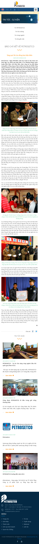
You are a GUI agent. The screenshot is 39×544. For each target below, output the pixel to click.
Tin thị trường (19, 31)
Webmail (26, 524)
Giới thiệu (6, 521)
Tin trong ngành (19, 35)
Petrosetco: (6, 437)
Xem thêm (8, 375)
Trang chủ (6, 519)
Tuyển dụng (27, 521)
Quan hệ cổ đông (8, 529)
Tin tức (26, 519)
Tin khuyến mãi (19, 39)
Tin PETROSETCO (19, 28)
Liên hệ (26, 527)
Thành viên (6, 524)
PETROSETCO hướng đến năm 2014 (13, 474)
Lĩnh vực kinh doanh (9, 527)
